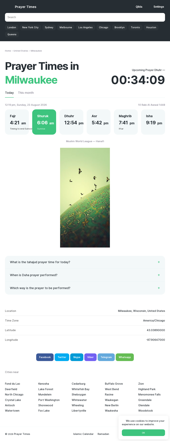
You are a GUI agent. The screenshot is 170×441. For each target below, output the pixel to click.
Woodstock (145, 410)
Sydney (49, 27)
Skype (76, 357)
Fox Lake (44, 410)
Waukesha (111, 410)
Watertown (12, 410)
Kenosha (43, 383)
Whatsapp (125, 357)
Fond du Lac (12, 383)
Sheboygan (79, 394)
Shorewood (45, 405)
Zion (141, 383)
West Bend (112, 389)
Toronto (135, 27)
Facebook (45, 357)
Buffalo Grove (114, 383)
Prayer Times (25, 7)
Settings (159, 6)
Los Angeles (85, 27)
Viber (90, 357)
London (11, 27)
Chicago (103, 27)
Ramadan (103, 434)
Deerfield (11, 389)
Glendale (144, 405)
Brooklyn (120, 27)
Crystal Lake (13, 400)
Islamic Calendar (83, 434)
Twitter (62, 357)
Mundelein (44, 394)
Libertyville (79, 410)
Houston (151, 27)
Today (9, 92)
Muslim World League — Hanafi (85, 141)
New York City (30, 27)
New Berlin (112, 405)
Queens (11, 34)
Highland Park (147, 389)
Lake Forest (45, 389)
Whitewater (79, 400)
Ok (143, 433)
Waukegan (111, 400)
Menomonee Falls (149, 394)
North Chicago (14, 394)
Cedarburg (78, 383)
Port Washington (49, 400)
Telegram (106, 357)
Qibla (139, 6)
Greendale (145, 400)
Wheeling (78, 405)
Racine (109, 394)
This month (26, 92)
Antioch (10, 405)
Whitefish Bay (80, 389)
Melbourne (66, 27)
